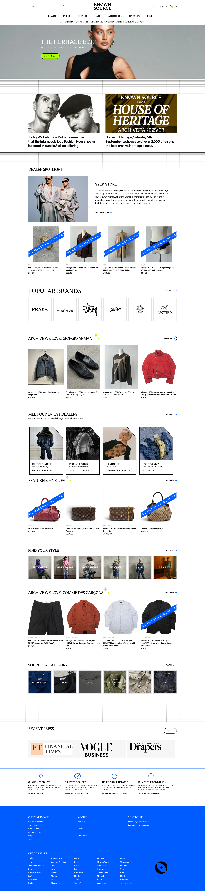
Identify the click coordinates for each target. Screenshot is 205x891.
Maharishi (54, 876)
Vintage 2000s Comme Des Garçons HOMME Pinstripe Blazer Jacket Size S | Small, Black (156, 643)
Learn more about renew (116, 793)
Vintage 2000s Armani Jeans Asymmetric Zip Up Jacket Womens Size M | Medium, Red (158, 393)
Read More (92, 142)
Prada (30, 883)
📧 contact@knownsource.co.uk (139, 822)
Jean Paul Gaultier (103, 873)
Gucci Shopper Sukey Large (152, 528)
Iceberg (54, 873)
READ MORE (169, 142)
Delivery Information (35, 822)
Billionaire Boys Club (58, 862)
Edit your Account (34, 832)
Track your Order (34, 825)
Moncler (77, 876)
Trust (80, 825)
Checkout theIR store (79, 471)
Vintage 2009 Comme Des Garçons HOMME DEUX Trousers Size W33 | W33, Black (45, 641)
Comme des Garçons (36, 865)
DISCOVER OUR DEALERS (77, 793)
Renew (80, 829)
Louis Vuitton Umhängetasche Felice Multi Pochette (82, 529)
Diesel (76, 865)
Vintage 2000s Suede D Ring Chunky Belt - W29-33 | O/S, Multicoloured (158, 268)
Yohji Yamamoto (126, 883)
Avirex (30, 862)
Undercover (101, 883)
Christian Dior (125, 862)
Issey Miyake (79, 873)
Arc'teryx (100, 858)
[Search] (63, 6)
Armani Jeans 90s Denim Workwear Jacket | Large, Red (45, 393)
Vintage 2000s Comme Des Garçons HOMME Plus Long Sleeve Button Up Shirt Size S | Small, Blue (119, 643)
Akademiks (78, 858)
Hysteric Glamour (34, 873)
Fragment (100, 869)
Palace (99, 880)
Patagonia (124, 880)
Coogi (53, 865)
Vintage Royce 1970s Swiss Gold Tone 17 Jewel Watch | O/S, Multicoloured (44, 268)
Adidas (30, 858)
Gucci (122, 869)
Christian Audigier (103, 862)
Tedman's (77, 883)
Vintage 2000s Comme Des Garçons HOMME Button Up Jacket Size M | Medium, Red (83, 643)
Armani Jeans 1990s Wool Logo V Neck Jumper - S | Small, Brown (118, 393)
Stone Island (55, 883)
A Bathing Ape (56, 858)
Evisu (30, 869)
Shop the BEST (37, 793)
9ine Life (31, 526)
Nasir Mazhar (33, 880)
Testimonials (82, 836)
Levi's (30, 876)
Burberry (77, 862)
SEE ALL (170, 731)
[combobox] (47, 6)
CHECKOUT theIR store (42, 471)
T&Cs (30, 839)
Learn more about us (150, 793)
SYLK (30, 265)
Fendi (53, 869)
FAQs (30, 836)
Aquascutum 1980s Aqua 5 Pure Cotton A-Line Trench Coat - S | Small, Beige (120, 268)
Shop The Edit (50, 56)
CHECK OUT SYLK (102, 212)
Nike (53, 880)
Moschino (123, 876)
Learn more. (140, 22)
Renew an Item (33, 829)
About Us (81, 822)
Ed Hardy (123, 865)
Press (80, 832)
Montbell (100, 876)
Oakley (76, 880)
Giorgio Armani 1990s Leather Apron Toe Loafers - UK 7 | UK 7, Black (82, 393)
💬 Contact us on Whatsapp (138, 825)
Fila (75, 869)
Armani (122, 858)
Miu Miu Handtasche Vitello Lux (40, 528)
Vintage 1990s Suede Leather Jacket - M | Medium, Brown (82, 268)
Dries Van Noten (103, 865)
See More (170, 291)
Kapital (123, 873)
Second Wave (33, 638)
